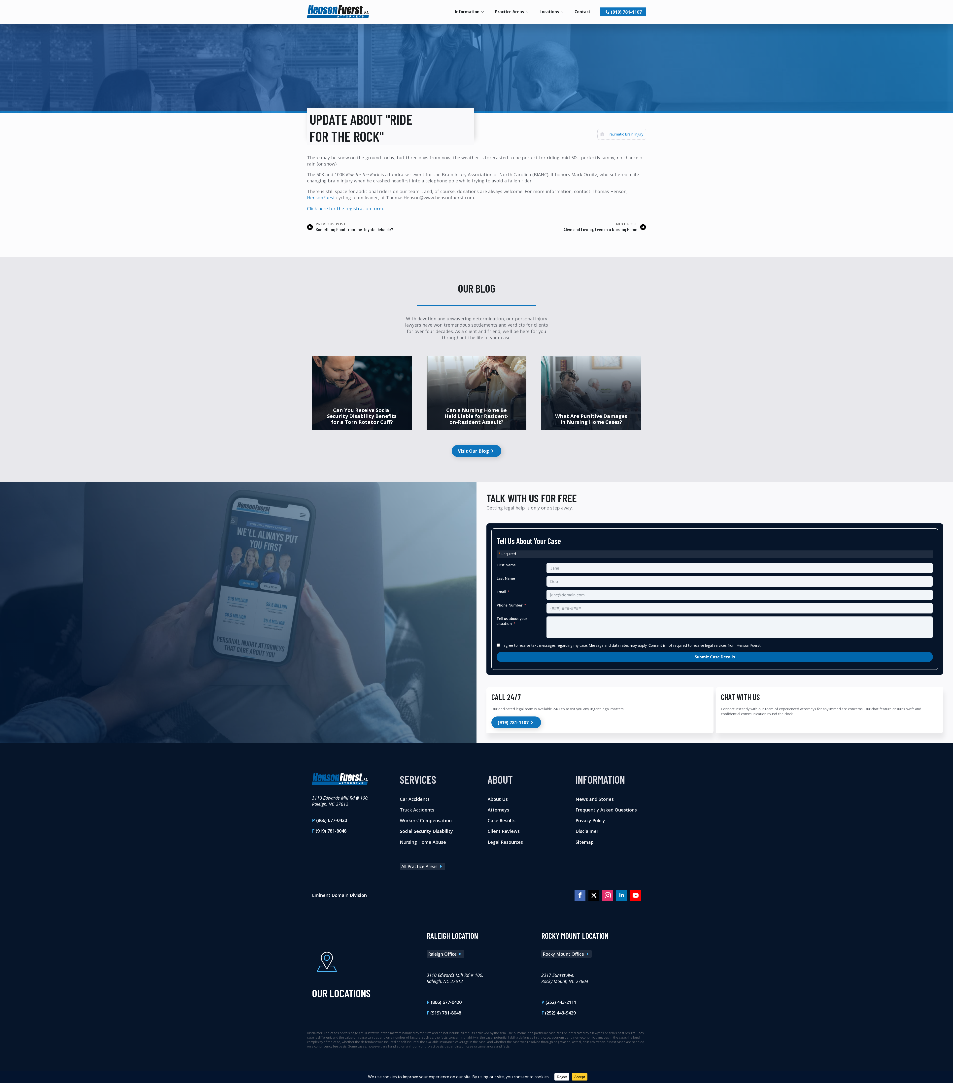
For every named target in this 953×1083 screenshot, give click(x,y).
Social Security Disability (426, 831)
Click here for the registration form (345, 208)
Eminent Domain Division (339, 895)
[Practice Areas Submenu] (528, 12)
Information (467, 11)
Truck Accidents (417, 810)
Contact (582, 11)
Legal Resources (505, 842)
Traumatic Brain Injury (625, 134)
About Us (498, 799)
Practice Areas (509, 11)
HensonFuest (321, 198)
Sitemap (585, 842)
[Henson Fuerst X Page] (593, 895)
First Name (506, 565)
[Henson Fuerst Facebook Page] (580, 895)
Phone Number (510, 605)
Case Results (501, 820)
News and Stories (595, 799)
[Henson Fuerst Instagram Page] (607, 895)
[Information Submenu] (484, 12)
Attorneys (498, 810)
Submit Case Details (715, 657)
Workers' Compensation (426, 820)
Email (501, 591)
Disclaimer (587, 831)
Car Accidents (415, 799)
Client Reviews (504, 831)
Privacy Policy (590, 820)
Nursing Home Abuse (423, 842)
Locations (549, 11)
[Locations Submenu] (563, 12)
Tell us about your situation (512, 621)
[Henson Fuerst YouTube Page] (635, 895)
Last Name (506, 578)
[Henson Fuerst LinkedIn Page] (621, 895)
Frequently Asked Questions (606, 810)
